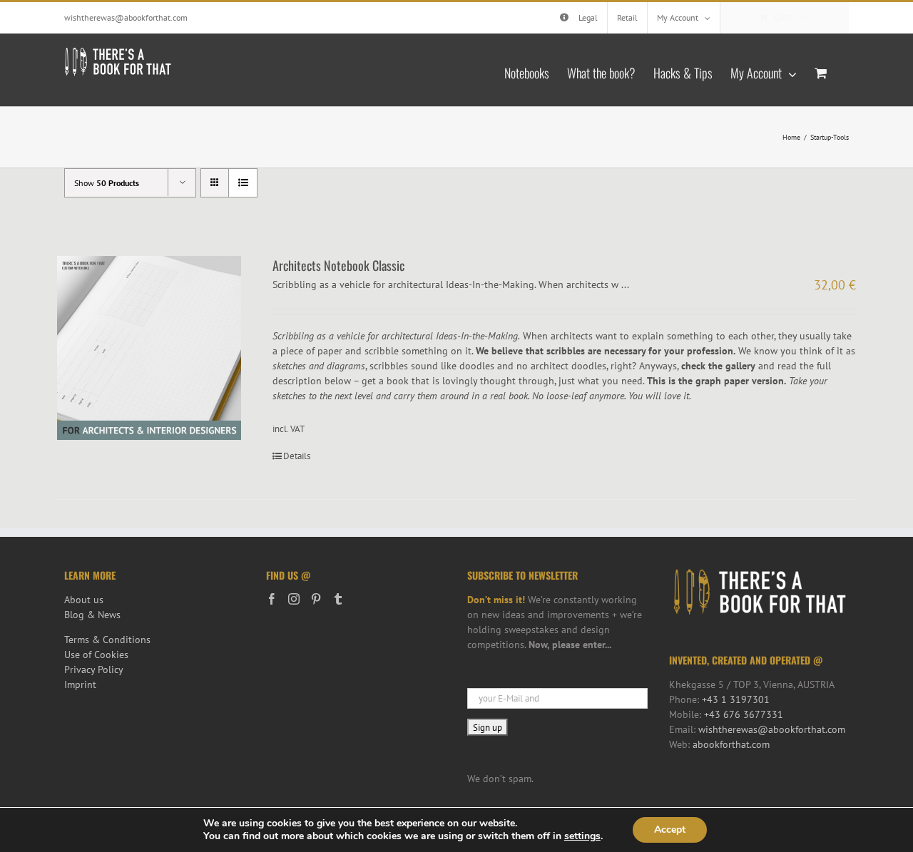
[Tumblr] (338, 599)
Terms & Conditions (107, 639)
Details (296, 456)
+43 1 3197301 (736, 699)
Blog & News (92, 614)
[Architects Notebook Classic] (149, 348)
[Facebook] (271, 599)
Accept (669, 829)
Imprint (80, 684)
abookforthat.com (731, 744)
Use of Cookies (96, 654)
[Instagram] (294, 599)
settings (582, 836)
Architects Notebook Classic (338, 265)
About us (83, 599)
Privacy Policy (93, 669)
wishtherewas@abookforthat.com (126, 17)
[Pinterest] (316, 599)
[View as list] (243, 183)
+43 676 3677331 (743, 714)
